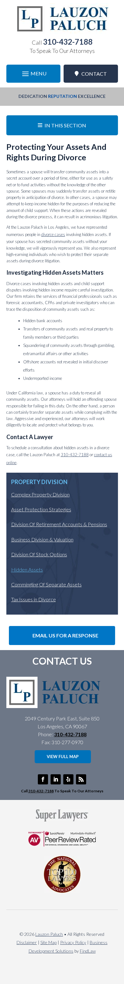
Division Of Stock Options (39, 554)
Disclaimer (27, 942)
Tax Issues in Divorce (33, 599)
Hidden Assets (27, 569)
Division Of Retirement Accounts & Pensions (59, 524)
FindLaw (88, 951)
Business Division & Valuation (42, 539)
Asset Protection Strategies (41, 509)
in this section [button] (65, 125)
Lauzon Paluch (49, 934)
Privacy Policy (73, 942)
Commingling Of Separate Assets (46, 584)
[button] (33, 74)
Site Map (48, 942)
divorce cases (53, 234)
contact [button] (94, 74)
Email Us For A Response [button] (65, 635)
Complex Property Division (40, 494)
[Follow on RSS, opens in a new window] (81, 779)
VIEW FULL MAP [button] (63, 756)
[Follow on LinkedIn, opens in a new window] (56, 779)
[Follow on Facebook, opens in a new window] (43, 779)
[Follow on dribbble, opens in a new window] (68, 779)
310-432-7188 (68, 41)
